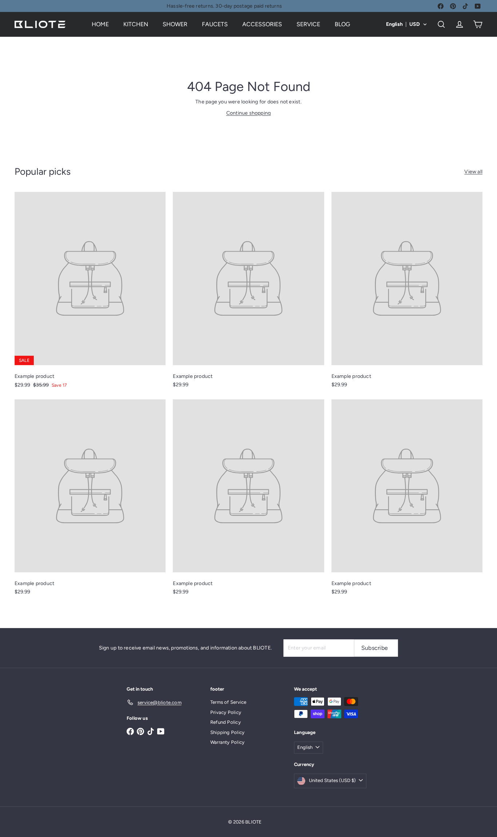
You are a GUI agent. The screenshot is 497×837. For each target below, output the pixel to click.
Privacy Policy (225, 712)
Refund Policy (225, 722)
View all (473, 172)
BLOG (342, 24)
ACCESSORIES (262, 24)
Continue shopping (248, 113)
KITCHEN (135, 24)
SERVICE (308, 24)
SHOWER (175, 24)
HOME (100, 24)
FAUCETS (215, 24)
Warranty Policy (227, 742)
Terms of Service (228, 702)
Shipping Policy (227, 732)
